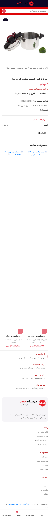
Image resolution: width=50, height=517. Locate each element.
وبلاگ (46, 494)
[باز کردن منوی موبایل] (47, 3)
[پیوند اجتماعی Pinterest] (32, 110)
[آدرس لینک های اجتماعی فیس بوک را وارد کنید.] (38, 110)
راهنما (45, 427)
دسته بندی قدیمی (36, 105)
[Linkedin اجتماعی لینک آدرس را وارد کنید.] (29, 110)
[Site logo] (25, 3)
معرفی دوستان (42, 436)
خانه (46, 68)
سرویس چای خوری (39, 339)
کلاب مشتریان (43, 432)
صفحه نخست (43, 482)
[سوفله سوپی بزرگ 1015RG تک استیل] (13, 242)
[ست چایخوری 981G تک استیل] (37, 242)
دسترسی (44, 477)
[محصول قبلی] (46, 73)
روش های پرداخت (41, 440)
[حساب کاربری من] (3, 3)
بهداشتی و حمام (42, 461)
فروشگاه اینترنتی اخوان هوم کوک (19, 504)
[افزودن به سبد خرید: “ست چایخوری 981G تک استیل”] (44, 331)
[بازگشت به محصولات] (43, 73)
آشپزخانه (45, 457)
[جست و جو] (4, 11)
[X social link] (35, 110)
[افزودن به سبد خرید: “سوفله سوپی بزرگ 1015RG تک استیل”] (20, 331)
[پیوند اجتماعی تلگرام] (26, 110)
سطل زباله (44, 469)
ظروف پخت (22, 68)
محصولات (44, 452)
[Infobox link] (25, 356)
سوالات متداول (43, 444)
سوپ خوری (17, 339)
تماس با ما (44, 490)
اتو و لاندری (44, 465)
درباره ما (45, 486)
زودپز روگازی (9, 68)
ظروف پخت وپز (35, 68)
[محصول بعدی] (40, 73)
